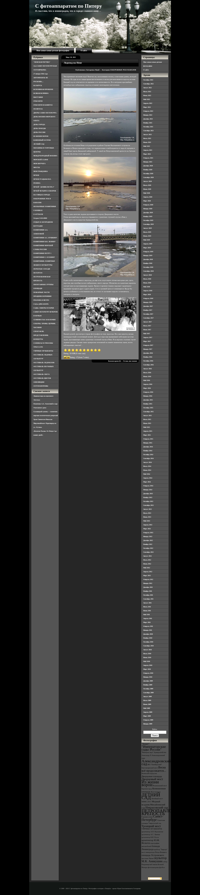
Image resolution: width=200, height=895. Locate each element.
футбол (162, 867)
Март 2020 (147, 201)
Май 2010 (146, 661)
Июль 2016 (147, 372)
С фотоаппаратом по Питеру (68, 6)
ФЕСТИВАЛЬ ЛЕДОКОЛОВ (43, 362)
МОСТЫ (36, 167)
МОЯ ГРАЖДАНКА (40, 171)
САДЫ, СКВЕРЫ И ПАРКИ (43, 308)
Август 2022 (147, 88)
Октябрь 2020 (148, 173)
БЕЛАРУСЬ (37, 85)
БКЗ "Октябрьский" (155, 764)
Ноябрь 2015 (147, 404)
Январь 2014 (147, 490)
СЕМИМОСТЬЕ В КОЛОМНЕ (44, 320)
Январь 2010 (147, 677)
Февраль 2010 (148, 673)
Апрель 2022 (147, 103)
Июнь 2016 (147, 376)
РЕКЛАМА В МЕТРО (41, 300)
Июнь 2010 (147, 657)
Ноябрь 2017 (147, 310)
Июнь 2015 (147, 423)
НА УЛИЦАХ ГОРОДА (41, 195)
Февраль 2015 (148, 439)
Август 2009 (147, 696)
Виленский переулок (149, 773)
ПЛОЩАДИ (37, 288)
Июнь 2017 (147, 329)
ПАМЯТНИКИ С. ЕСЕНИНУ (44, 257)
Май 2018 (146, 287)
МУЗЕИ (36, 175)
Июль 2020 (147, 185)
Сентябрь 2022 (148, 84)
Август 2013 (147, 509)
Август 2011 (147, 603)
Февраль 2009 (148, 720)
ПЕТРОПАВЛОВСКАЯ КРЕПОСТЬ (164, 812)
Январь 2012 (147, 583)
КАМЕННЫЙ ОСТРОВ (42, 140)
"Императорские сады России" (154, 748)
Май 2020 (146, 193)
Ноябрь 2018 (147, 263)
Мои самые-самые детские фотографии (52, 50)
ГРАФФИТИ (37, 101)
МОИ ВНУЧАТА (39, 163)
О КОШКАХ (37, 210)
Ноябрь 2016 (147, 357)
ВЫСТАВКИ (38, 97)
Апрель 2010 (147, 665)
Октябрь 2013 (148, 501)
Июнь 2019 (147, 236)
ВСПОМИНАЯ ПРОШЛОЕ (43, 89)
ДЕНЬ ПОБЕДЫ (39, 128)
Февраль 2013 (148, 532)
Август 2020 (147, 181)
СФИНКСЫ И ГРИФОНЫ (43, 343)
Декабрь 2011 (148, 587)
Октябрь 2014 (148, 454)
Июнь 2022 (147, 95)
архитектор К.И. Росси (150, 837)
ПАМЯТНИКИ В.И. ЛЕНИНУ (44, 241)
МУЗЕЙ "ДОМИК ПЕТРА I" (43, 187)
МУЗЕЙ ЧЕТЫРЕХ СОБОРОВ (44, 191)
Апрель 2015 (147, 431)
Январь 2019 (147, 255)
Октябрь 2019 (148, 220)
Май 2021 (146, 146)
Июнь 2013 (147, 517)
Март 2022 (147, 107)
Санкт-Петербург (152, 818)
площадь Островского (153, 855)
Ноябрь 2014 (147, 450)
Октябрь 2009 (148, 689)
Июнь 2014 (147, 470)
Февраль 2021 (148, 158)
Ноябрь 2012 (147, 544)
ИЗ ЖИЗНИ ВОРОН (40, 136)
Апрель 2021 (147, 150)
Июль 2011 (147, 607)
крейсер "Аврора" (160, 849)
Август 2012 (147, 556)
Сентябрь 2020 (148, 177)
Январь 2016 (147, 396)
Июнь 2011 (147, 610)
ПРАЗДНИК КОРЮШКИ (42, 296)
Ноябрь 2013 (147, 497)
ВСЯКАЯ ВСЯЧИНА (40, 93)
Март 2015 (147, 435)
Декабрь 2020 (148, 166)
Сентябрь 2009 (148, 692)
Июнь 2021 (147, 142)
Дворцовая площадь (152, 776)
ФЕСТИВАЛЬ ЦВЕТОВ (42, 378)
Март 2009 (147, 716)
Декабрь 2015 (148, 400)
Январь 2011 (147, 630)
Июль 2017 (147, 326)
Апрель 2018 (147, 290)
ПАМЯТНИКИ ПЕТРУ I (42, 253)
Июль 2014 (147, 466)
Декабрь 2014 (148, 447)
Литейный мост (157, 798)
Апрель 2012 (147, 571)
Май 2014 (146, 474)
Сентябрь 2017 (148, 318)
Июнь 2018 (147, 283)
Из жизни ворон (150, 783)
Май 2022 (146, 99)
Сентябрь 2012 (148, 552)
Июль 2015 (147, 419)
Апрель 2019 (147, 244)
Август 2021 (147, 134)
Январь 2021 (147, 162)
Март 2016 (147, 388)
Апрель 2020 (147, 197)
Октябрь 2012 (148, 548)
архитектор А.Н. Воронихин (152, 832)
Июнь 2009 (147, 704)
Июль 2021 (147, 138)
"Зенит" (145, 743)
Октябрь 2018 (148, 267)
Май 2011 (146, 614)
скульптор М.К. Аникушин (154, 859)
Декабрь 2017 (148, 306)
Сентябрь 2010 (148, 646)
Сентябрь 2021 (148, 130)
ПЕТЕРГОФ (37, 273)
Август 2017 (147, 322)
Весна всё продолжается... (154, 769)
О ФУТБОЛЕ (38, 214)
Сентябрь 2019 (148, 224)
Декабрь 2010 (148, 634)
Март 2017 (147, 341)
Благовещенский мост (150, 768)
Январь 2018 (147, 302)
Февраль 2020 (148, 205)
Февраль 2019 (148, 251)
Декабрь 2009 (148, 681)
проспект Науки (147, 858)
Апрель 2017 (147, 337)
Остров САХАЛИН (40, 218)
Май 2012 (146, 568)
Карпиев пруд (147, 789)
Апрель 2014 (147, 478)
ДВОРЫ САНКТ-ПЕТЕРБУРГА (44, 113)
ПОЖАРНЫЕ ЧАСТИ (41, 292)
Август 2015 (147, 415)
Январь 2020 (147, 209)
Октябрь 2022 (148, 80)
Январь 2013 (147, 536)
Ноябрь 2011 (147, 591)
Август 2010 (147, 650)
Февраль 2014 (148, 486)
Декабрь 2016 (148, 353)
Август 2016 (147, 369)
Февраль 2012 (148, 579)
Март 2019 (147, 248)
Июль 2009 (147, 700)
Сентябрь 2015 (148, 411)
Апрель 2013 (147, 525)
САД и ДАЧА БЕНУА (40, 304)
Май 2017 (146, 333)
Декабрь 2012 (148, 540)
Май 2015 (146, 427)
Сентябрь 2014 (148, 458)
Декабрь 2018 (148, 259)
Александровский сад (156, 762)
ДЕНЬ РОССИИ (39, 132)
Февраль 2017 (148, 345)
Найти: (154, 729)
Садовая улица (147, 817)
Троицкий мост (151, 826)
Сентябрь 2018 (148, 271)
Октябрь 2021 (148, 127)
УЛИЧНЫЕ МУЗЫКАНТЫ (43, 351)
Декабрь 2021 (148, 119)
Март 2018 (147, 294)
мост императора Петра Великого (154, 852)
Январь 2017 (147, 349)
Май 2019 (146, 240)
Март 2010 (147, 669)
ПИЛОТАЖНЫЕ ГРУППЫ (43, 284)
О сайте (84, 50)
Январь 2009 (147, 724)
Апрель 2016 (147, 384)
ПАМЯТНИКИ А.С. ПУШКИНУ (45, 238)
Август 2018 (147, 275)
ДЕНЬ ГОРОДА (39, 124)
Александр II (146, 755)
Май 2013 (146, 521)
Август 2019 (147, 228)
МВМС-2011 (146, 802)
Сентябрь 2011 (148, 599)
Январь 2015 (147, 443)
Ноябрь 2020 (147, 169)
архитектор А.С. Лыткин (151, 834)
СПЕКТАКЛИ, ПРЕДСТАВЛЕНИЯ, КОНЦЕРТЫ (40, 335)
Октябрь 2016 (148, 361)
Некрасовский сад (156, 807)
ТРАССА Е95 (38, 347)
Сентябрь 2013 (148, 505)
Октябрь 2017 (148, 314)
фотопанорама (153, 867)
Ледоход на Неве (73, 63)
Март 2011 (147, 622)
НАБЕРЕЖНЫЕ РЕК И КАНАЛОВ (123, 70)
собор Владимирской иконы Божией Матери (154, 864)
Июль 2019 (147, 232)
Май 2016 (146, 380)
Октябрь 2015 (148, 408)
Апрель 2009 (147, 712)
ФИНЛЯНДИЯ (38, 382)
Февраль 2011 (148, 626)
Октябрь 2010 (148, 642)
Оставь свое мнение (130, 361)
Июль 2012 (147, 560)
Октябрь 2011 (148, 595)
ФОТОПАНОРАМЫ (40, 386)
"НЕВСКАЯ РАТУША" (41, 62)
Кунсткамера (155, 792)
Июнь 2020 (147, 189)
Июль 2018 (147, 279)
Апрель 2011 (147, 618)
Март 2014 (147, 482)
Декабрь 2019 (148, 212)
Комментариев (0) (114, 361)
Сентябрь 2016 (148, 365)
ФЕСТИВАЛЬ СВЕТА (41, 374)
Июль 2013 (147, 513)
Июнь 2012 (147, 564)
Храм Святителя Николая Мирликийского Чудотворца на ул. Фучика (44, 423)
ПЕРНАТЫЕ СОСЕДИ (41, 269)
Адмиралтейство (160, 752)
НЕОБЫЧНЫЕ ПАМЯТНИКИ (44, 206)
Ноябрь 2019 (147, 216)
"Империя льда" (147, 752)
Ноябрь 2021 (147, 123)
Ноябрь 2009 (147, 685)
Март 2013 (147, 529)
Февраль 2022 (148, 111)
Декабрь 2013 (148, 493)
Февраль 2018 (148, 298)
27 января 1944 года (40, 74)
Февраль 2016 (148, 392)
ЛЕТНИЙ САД (38, 144)
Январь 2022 (147, 115)
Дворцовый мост (152, 779)
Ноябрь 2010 (147, 638)
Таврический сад (154, 823)
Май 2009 (146, 708)
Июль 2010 (147, 653)
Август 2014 (147, 462)
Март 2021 (147, 154)
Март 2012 (147, 575)
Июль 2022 (147, 91)
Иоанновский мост (160, 786)
